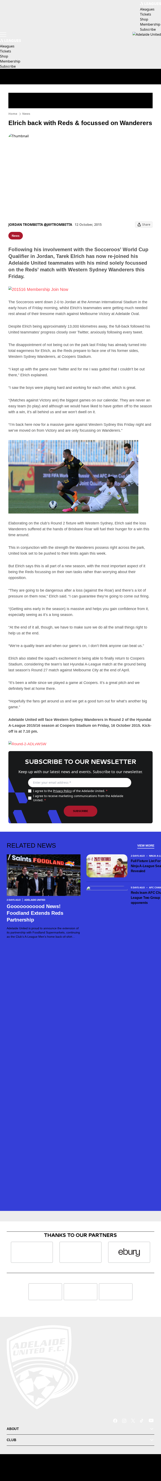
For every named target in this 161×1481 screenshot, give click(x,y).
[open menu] (3, 34)
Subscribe (80, 811)
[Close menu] (152, 1458)
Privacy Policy (62, 791)
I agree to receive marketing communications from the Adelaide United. (78, 798)
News (26, 114)
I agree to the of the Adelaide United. (70, 791)
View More (145, 845)
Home (12, 114)
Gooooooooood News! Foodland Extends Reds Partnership (35, 913)
